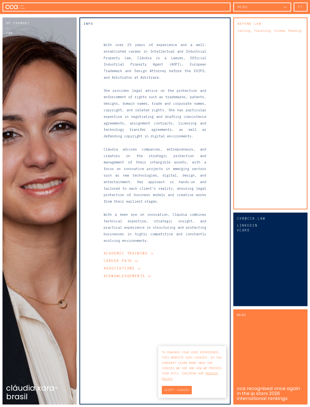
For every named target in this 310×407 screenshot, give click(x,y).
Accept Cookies (176, 390)
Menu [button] (243, 7)
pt (300, 7)
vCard (243, 230)
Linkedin (247, 225)
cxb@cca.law (251, 218)
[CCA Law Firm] (15, 7)
